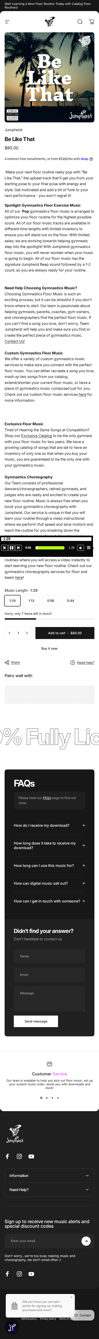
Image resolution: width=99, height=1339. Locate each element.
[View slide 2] (47, 1098)
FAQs (47, 798)
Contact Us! (15, 341)
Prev (4, 548)
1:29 (12, 601)
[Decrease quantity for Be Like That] (10, 633)
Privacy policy (48, 1318)
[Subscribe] (86, 1241)
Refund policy (29, 1318)
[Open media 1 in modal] (86, 40)
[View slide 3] (52, 1098)
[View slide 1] (41, 1098)
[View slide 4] (58, 1098)
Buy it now (49, 648)
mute (80, 548)
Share (15, 662)
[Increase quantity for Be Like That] (27, 633)
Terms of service (68, 1318)
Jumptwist (13, 129)
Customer (49, 1073)
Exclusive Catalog (36, 435)
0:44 (70, 601)
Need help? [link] (85, 662)
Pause (11, 548)
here (82, 394)
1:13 (31, 601)
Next (18, 548)
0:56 (50, 601)
